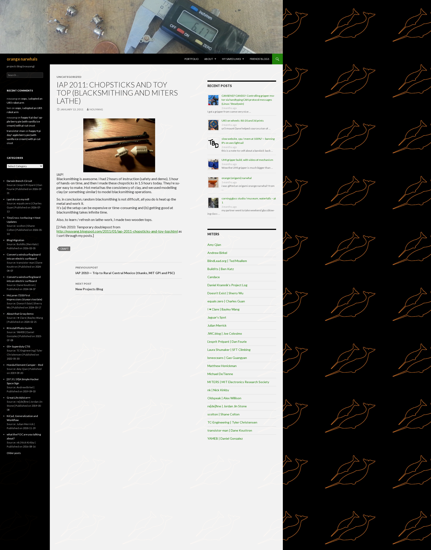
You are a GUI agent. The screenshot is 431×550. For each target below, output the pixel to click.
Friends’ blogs (259, 58)
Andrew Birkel (217, 253)
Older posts (14, 453)
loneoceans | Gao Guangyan (227, 358)
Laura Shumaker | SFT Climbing (229, 349)
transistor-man (16, 131)
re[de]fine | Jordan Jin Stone (227, 406)
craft (64, 248)
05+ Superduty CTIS (18, 346)
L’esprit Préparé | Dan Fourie (227, 341)
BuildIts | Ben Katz (220, 269)
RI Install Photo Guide (19, 328)
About (208, 58)
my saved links (231, 58)
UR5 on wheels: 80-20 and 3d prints (243, 120)
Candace (213, 277)
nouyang (96, 109)
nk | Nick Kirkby (218, 390)
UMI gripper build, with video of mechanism (247, 160)
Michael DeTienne (220, 374)
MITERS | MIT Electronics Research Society (238, 382)
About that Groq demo (20, 313)
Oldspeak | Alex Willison (224, 398)
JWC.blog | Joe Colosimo (224, 333)
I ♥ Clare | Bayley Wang (223, 309)
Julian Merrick (216, 325)
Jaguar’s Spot (216, 317)
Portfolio (191, 58)
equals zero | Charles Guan (226, 301)
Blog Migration (15, 240)
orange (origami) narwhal (237, 178)
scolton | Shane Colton (223, 414)
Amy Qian (214, 245)
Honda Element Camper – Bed (25, 365)
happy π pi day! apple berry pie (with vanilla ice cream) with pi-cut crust (25, 121)
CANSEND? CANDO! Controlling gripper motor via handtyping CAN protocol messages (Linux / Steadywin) (248, 99)
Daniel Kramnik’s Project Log (227, 285)
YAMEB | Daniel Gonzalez (225, 438)
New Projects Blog (89, 286)
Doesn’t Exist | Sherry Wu (225, 293)
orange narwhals (22, 59)
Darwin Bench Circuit (19, 181)
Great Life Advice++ (19, 397)
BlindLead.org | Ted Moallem (227, 261)
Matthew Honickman (222, 366)
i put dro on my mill (18, 199)
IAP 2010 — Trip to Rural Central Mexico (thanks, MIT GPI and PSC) (125, 270)
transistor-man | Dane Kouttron (229, 430)
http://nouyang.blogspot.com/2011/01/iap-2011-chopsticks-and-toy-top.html (117, 231)
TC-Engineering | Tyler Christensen (232, 422)
